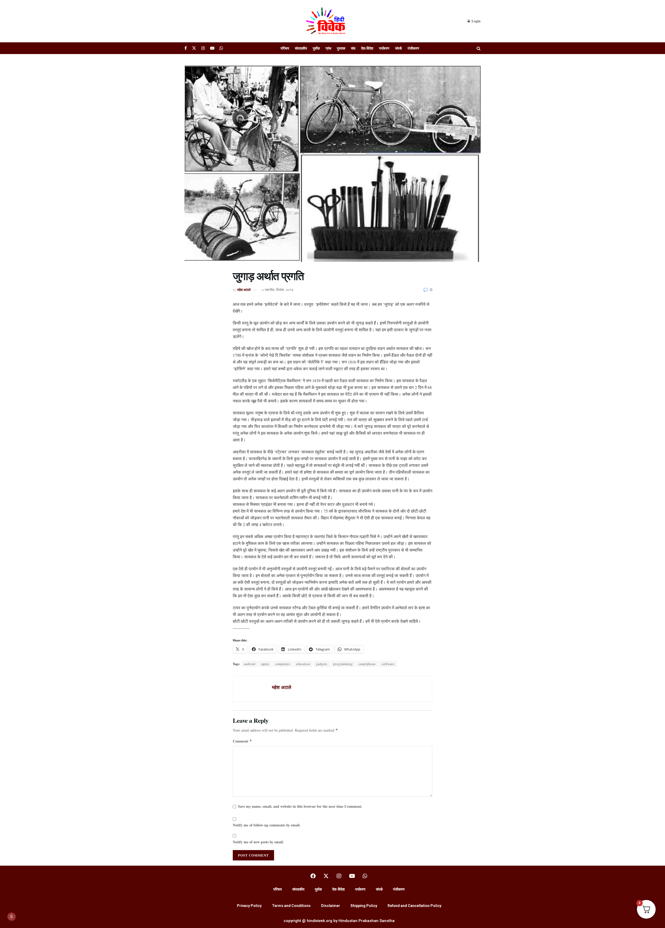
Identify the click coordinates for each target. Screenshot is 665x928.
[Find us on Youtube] (212, 48)
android (249, 664)
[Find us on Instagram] (203, 48)
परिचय (285, 48)
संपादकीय (301, 48)
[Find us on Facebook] (185, 48)
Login (475, 21)
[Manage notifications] (11, 916)
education (303, 664)
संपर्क (398, 48)
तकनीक (270, 289)
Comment (242, 741)
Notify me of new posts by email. (258, 842)
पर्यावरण (384, 48)
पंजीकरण (413, 48)
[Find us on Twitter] (194, 48)
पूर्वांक (316, 48)
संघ (353, 48)
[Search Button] (479, 48)
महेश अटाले (244, 289)
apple (265, 664)
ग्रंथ (328, 48)
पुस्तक (341, 48)
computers (282, 664)
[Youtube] (352, 876)
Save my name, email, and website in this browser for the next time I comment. (300, 806)
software (388, 664)
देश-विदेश (367, 48)
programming (343, 664)
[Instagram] (339, 876)
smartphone (367, 664)
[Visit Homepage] (326, 21)
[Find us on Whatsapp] (221, 48)
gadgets (321, 664)
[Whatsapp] (365, 876)
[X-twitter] (326, 876)
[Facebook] (313, 876)
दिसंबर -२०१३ (284, 289)
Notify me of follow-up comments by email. (267, 825)
